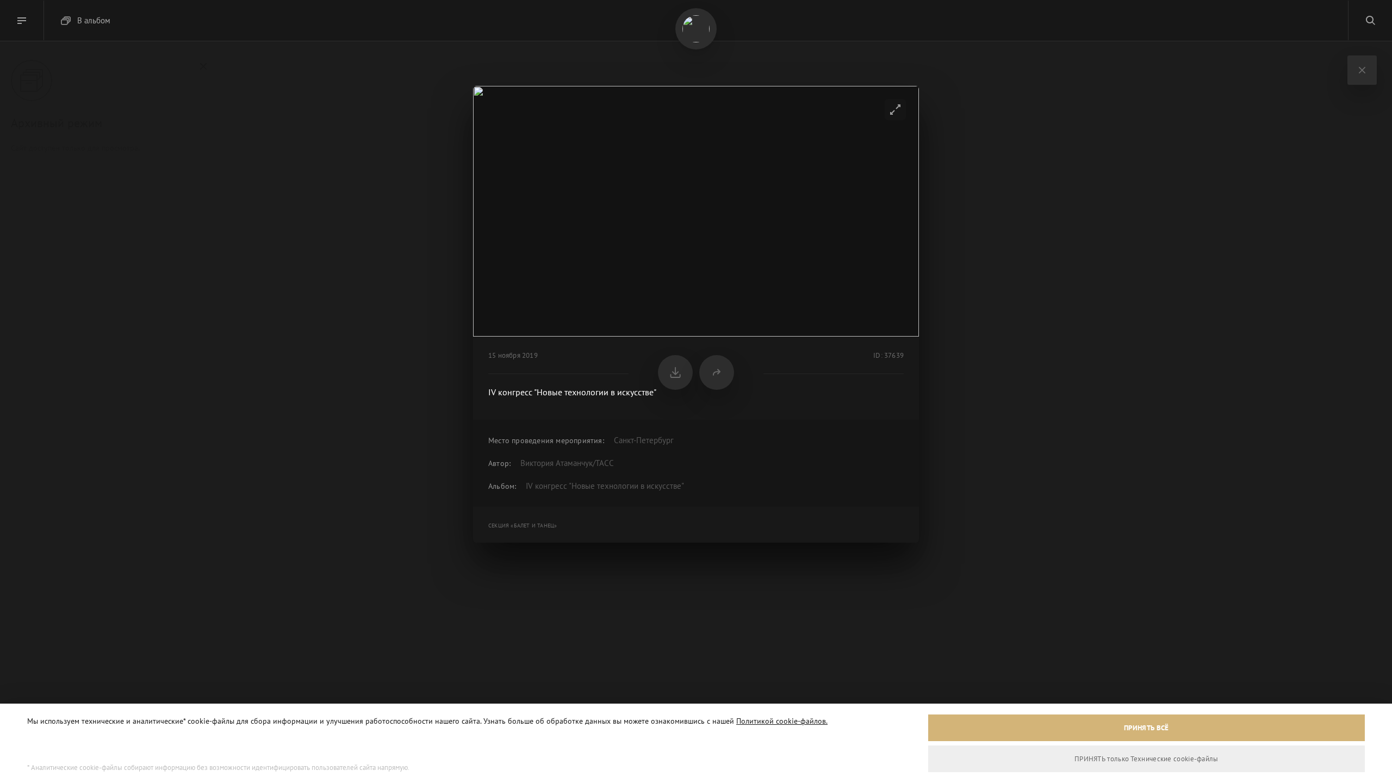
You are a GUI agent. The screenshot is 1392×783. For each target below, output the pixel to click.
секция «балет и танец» (522, 525)
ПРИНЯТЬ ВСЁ (1146, 727)
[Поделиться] (716, 372)
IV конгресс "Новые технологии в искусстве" (605, 486)
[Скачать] (675, 372)
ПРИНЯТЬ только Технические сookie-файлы (1146, 758)
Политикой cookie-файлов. (782, 721)
